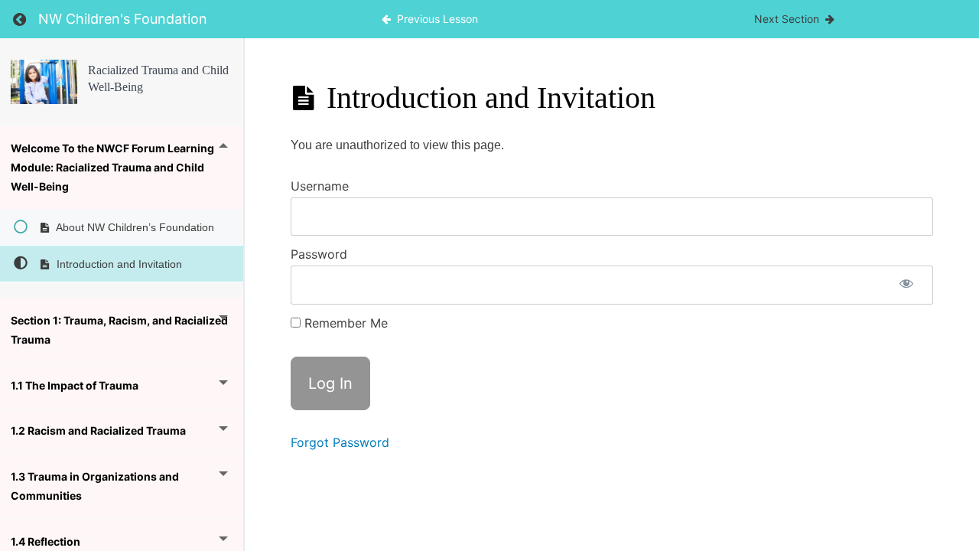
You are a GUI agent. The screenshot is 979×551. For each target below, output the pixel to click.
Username (320, 186)
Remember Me (344, 323)
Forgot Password (340, 442)
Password (319, 254)
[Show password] (906, 285)
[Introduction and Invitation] (44, 82)
